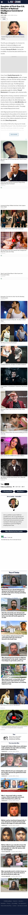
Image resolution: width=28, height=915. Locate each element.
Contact (14, 905)
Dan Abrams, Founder (22, 905)
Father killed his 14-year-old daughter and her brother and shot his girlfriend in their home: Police (13, 772)
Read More (14, 134)
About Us (15, 901)
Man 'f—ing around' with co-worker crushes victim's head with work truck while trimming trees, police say (12, 797)
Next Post (20, 491)
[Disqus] (14, 552)
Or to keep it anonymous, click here (14, 738)
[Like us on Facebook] (15, 487)
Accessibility (14, 903)
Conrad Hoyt (4, 751)
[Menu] (2, 2)
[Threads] (19, 487)
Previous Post (8, 491)
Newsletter (3, 903)
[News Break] (23, 487)
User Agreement (22, 903)
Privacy (8, 903)
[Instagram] (17, 487)
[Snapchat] (22, 487)
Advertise (21, 901)
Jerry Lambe (4, 15)
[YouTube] (13, 487)
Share (4, 19)
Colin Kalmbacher (5, 851)
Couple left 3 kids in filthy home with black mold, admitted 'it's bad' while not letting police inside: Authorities (14, 747)
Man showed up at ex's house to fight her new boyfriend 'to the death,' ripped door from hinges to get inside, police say (14, 659)
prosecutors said (5, 90)
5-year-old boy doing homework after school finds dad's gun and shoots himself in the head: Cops (13, 637)
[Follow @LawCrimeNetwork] (20, 487)
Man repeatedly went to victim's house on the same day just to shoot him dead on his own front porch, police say (13, 872)
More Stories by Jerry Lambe (14, 531)
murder (7, 484)
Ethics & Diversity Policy (6, 905)
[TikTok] (16, 487)
